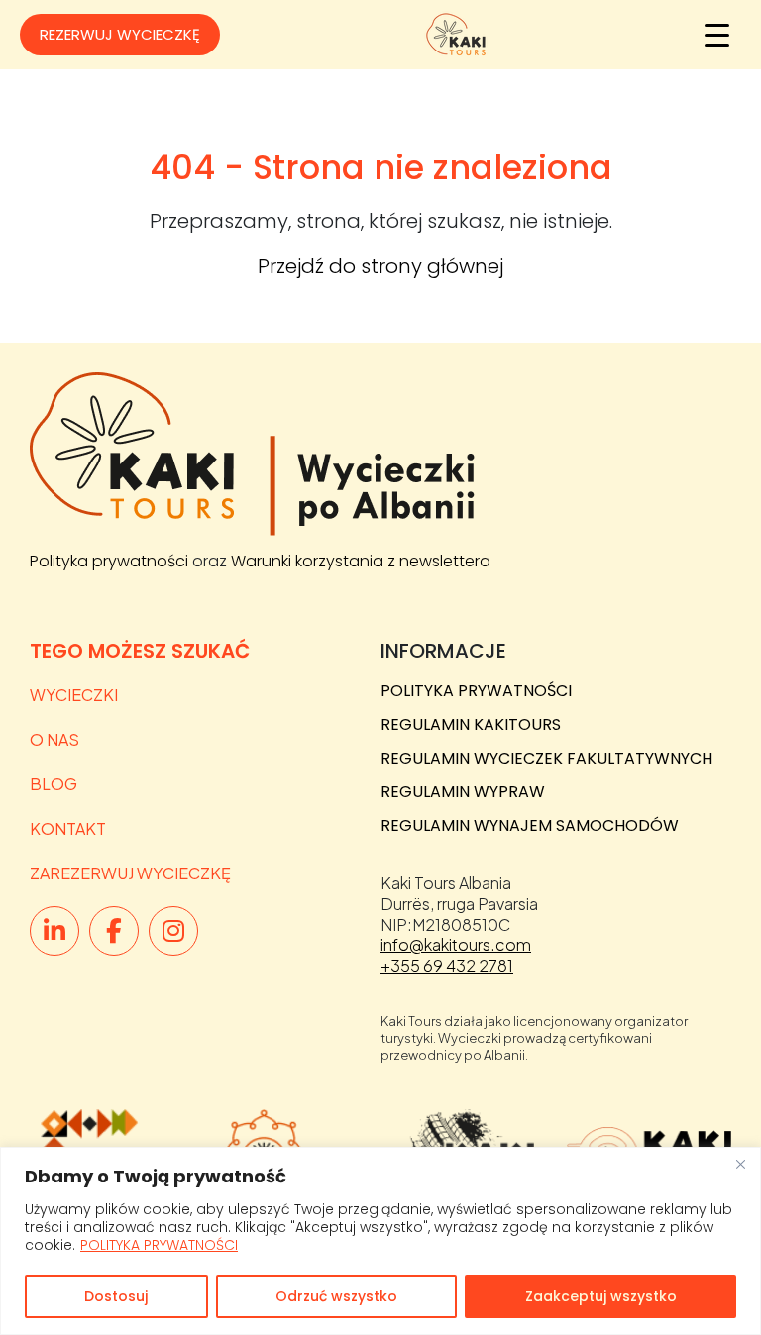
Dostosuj (116, 1296)
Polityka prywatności (109, 561)
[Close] (740, 1164)
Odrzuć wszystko (336, 1296)
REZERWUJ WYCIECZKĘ (120, 34)
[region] (380, 1241)
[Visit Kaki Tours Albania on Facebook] (114, 931)
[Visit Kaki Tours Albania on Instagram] (173, 931)
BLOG (53, 783)
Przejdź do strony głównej (380, 266)
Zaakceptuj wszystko (601, 1296)
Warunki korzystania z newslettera (360, 561)
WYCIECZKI (74, 694)
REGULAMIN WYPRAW (462, 791)
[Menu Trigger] (716, 34)
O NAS (54, 739)
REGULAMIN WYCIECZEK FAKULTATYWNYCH (546, 758)
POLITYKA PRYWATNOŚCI (159, 1245)
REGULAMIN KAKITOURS (470, 724)
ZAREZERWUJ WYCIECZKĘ (130, 873)
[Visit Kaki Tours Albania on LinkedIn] (54, 931)
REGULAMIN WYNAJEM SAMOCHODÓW (529, 825)
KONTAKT (68, 828)
